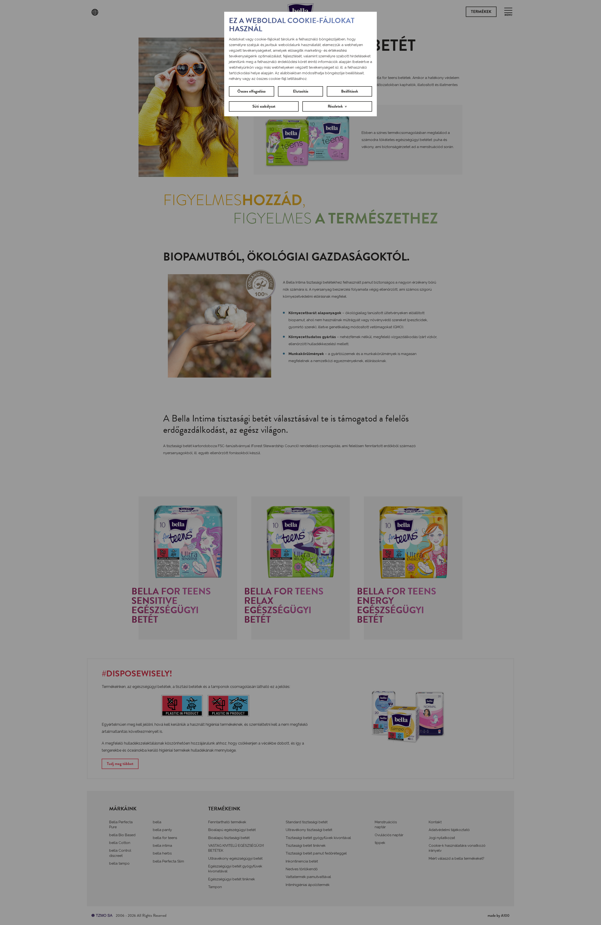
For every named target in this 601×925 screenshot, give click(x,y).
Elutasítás (300, 91)
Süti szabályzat (263, 106)
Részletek (335, 106)
